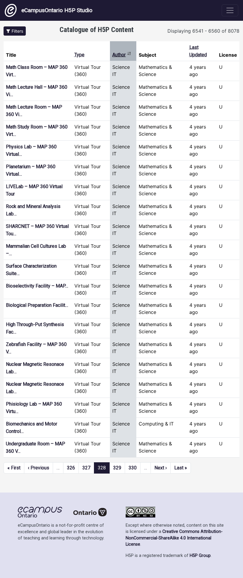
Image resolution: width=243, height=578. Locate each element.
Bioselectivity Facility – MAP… (37, 286)
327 (86, 468)
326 (71, 468)
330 (133, 468)
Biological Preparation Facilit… (37, 305)
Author (121, 55)
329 (117, 468)
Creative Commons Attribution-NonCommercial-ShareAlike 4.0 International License (174, 538)
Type (79, 55)
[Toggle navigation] (230, 10)
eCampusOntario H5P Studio (56, 10)
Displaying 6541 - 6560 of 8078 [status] (203, 31)
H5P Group (200, 555)
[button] (15, 31)
